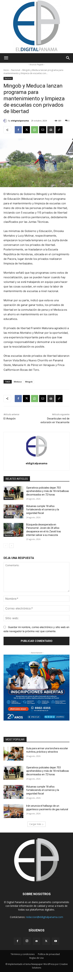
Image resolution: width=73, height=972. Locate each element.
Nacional (15, 70)
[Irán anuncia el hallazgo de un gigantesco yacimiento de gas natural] (13, 811)
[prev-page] (6, 545)
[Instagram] (26, 941)
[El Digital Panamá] (36, 26)
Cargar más (35, 824)
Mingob (29, 381)
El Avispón (10, 418)
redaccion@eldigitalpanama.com (44, 917)
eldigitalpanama (20, 120)
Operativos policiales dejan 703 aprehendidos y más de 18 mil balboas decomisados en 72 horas (47, 491)
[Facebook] (18, 129)
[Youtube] (55, 941)
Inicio (6, 70)
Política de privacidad (49, 954)
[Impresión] (50, 129)
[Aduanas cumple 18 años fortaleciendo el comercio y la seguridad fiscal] (13, 511)
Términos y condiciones (23, 954)
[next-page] (11, 545)
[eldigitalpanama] (6, 120)
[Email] (42, 129)
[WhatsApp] (34, 129)
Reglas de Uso (36, 957)
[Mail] (36, 941)
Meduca (18, 381)
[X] (26, 129)
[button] (6, 58)
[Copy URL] (59, 129)
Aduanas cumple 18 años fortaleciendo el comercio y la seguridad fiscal (42, 509)
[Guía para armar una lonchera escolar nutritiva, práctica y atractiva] (13, 754)
